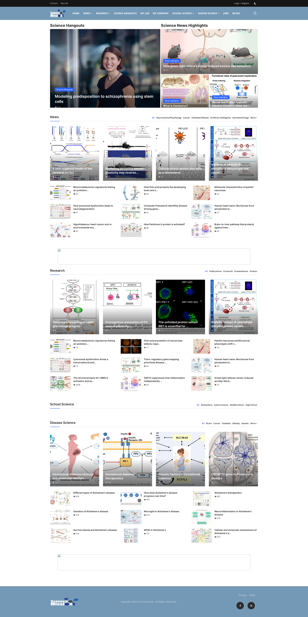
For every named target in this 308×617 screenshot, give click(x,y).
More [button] (253, 117)
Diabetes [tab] (226, 423)
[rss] (251, 605)
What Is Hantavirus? (175, 105)
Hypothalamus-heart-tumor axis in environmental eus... (92, 226)
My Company (161, 13)
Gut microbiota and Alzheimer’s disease (95, 530)
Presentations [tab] (241, 271)
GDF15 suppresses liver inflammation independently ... (164, 379)
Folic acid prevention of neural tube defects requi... (163, 342)
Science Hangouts (125, 13)
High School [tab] (251, 404)
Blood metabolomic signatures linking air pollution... (94, 189)
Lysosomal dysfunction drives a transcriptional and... (90, 361)
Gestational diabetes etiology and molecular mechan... (73, 476)
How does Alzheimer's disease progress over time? (160, 494)
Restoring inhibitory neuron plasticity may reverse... (124, 170)
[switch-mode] (255, 3)
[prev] (55, 71)
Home (76, 13)
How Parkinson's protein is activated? (164, 224)
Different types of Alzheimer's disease (94, 492)
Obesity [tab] (236, 423)
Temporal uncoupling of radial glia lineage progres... (73, 324)
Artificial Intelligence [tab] (220, 117)
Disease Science (207, 13)
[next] (155, 71)
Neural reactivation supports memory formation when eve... (230, 104)
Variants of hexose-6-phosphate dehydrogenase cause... (230, 168)
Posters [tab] (253, 271)
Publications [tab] (215, 271)
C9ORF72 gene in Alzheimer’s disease (232, 476)
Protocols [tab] (228, 271)
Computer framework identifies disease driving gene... (165, 207)
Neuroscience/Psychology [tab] (168, 117)
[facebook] (240, 605)
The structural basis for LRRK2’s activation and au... (90, 379)
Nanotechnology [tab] (240, 117)
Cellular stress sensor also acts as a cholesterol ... (180, 170)
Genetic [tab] (245, 423)
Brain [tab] (209, 423)
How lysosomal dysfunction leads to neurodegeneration (93, 207)
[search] (255, 13)
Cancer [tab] (186, 117)
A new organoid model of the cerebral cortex (72, 170)
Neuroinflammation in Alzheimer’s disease (233, 513)
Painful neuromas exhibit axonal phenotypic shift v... (232, 342)
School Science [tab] (221, 404)
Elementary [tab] (206, 404)
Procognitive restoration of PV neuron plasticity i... (126, 324)
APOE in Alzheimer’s (155, 530)
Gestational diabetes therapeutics (119, 476)
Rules (253, 595)
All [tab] (153, 117)
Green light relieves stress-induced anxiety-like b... (233, 379)
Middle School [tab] (237, 404)
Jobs (226, 13)
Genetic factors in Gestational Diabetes (179, 476)
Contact (54, 3)
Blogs (236, 13)
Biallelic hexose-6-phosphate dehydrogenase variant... (231, 324)
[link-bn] (154, 257)
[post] (105, 71)
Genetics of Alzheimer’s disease (90, 511)
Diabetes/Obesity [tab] (200, 117)
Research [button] (102, 13)
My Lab (64, 3)
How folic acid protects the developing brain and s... (165, 189)
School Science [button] (182, 13)
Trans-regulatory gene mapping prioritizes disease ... (161, 361)
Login (237, 3)
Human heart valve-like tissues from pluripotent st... (234, 207)
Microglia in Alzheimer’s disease (161, 511)
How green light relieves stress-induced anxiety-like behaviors (207, 66)
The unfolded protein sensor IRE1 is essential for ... (178, 324)
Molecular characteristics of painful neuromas (233, 189)
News (86, 13)
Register (245, 3)
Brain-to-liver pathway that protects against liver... (234, 226)
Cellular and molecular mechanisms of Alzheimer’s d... (235, 532)
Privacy (243, 595)
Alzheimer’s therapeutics (228, 492)
